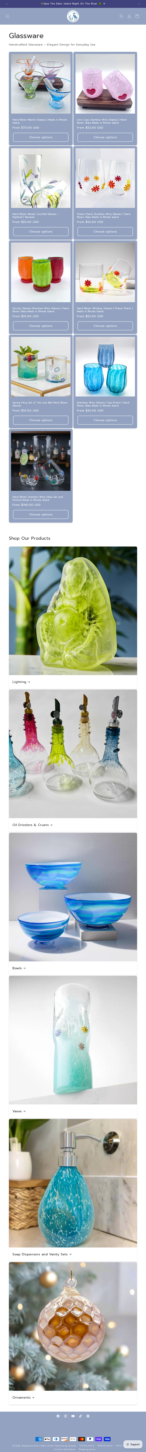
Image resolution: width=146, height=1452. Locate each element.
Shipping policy (87, 1449)
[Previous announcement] (7, 4)
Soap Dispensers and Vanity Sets (40, 1254)
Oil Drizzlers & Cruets (30, 825)
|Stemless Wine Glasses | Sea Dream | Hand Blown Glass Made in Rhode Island (103, 404)
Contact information (64, 1449)
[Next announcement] (139, 4)
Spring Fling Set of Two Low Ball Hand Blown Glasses (40, 404)
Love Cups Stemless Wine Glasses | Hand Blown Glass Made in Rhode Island (102, 121)
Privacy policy (86, 1445)
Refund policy (105, 1445)
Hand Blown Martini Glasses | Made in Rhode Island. (39, 121)
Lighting (19, 682)
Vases (17, 1111)
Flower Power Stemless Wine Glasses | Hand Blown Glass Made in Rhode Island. (104, 216)
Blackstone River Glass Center (38, 1445)
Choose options (41, 137)
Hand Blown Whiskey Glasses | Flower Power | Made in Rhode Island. (105, 310)
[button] (7, 16)
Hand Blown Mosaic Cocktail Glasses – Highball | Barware (35, 216)
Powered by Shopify (65, 1445)
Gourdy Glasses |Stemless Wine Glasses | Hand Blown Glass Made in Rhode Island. (40, 310)
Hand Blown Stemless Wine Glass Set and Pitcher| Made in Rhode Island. (37, 499)
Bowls (17, 968)
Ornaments (21, 1398)
